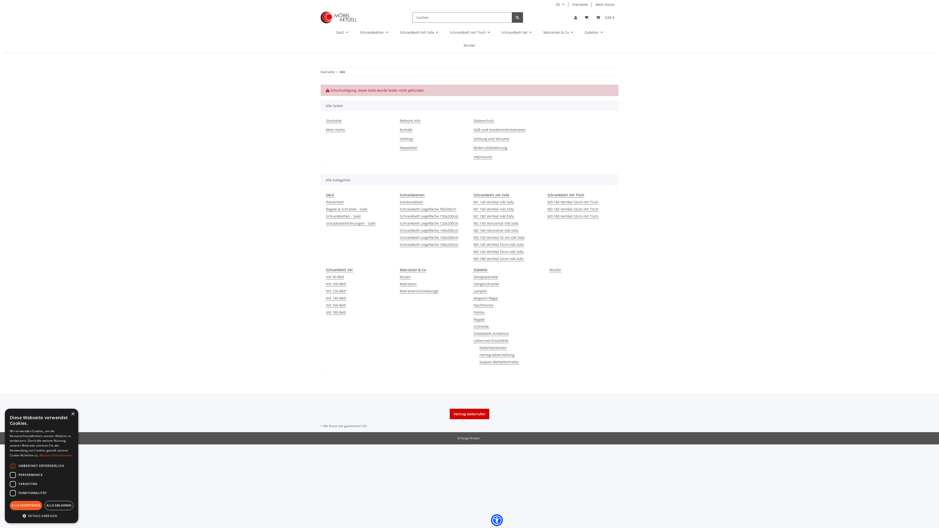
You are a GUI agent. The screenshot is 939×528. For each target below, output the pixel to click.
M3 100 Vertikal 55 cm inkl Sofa (499, 237)
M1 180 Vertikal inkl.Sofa (494, 216)
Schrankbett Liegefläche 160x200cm (429, 237)
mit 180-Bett (336, 312)
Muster (555, 269)
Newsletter (409, 147)
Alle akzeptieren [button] (25, 505)
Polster (479, 312)
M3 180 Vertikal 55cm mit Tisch (573, 216)
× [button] (73, 414)
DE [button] (558, 4)
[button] (575, 17)
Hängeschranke (486, 284)
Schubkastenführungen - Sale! (351, 223)
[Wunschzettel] (586, 17)
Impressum (483, 156)
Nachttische (483, 305)
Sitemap (406, 138)
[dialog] (41, 466)
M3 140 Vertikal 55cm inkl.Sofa (499, 244)
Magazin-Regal (486, 298)
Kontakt (406, 129)
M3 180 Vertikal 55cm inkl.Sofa (499, 258)
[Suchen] (517, 17)
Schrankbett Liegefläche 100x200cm (429, 216)
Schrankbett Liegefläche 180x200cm (429, 244)
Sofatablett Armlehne (491, 333)
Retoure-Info (410, 120)
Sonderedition (411, 202)
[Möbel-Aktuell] (339, 17)
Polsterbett (335, 202)
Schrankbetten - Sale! (343, 216)
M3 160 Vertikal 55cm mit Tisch (573, 209)
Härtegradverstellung (497, 354)
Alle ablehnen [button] (58, 505)
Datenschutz (484, 120)
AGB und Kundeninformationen (499, 129)
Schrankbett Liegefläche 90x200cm (428, 209)
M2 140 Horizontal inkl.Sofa (496, 223)
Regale (479, 319)
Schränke (481, 326)
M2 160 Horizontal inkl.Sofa (496, 230)
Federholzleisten (493, 347)
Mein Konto (605, 4)
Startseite (580, 4)
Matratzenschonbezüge (419, 291)
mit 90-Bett (335, 277)
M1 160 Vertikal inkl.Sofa (494, 209)
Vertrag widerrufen (469, 414)
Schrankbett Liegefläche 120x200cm (429, 223)
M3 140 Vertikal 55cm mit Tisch (573, 202)
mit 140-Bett (336, 298)
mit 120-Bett (336, 291)
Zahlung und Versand (491, 138)
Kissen (405, 277)
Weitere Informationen (55, 455)
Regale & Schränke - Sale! (347, 209)
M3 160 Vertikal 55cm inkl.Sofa (499, 251)
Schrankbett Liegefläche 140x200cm (429, 230)
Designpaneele (486, 277)
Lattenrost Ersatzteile (491, 340)
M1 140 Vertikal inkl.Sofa (494, 202)
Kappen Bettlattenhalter (499, 362)
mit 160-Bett (336, 305)
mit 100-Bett (336, 284)
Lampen (480, 291)
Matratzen (408, 284)
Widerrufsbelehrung (490, 147)
